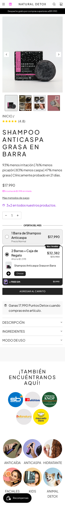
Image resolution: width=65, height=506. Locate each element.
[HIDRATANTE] (52, 448)
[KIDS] (32, 477)
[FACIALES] (12, 477)
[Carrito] (61, 4)
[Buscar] (54, 4)
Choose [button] (20, 273)
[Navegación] (3, 4)
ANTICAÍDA (12, 463)
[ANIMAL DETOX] (52, 477)
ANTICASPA (32, 463)
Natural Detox (32, 4)
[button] (6, 54)
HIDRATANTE (52, 463)
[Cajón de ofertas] (10, 4)
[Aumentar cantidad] (17, 215)
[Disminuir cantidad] (6, 215)
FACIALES (12, 491)
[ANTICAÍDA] (12, 448)
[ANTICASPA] (32, 448)
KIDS (32, 491)
